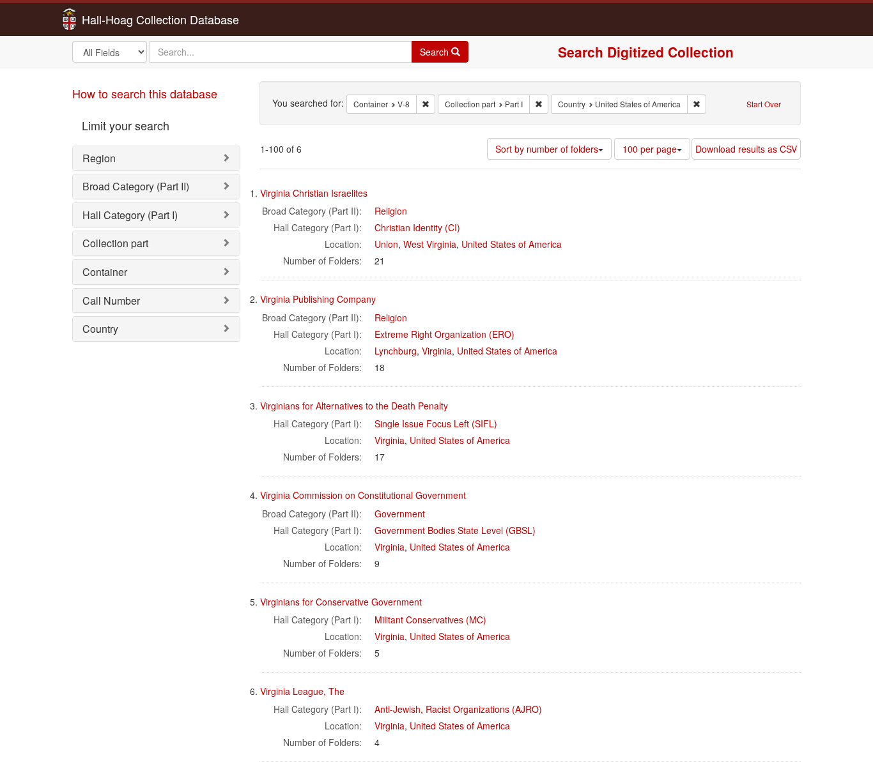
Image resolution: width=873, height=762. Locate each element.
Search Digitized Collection (646, 51)
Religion (391, 210)
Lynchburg (396, 350)
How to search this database (144, 93)
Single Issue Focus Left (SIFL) (436, 423)
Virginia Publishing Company (318, 299)
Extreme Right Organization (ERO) (444, 334)
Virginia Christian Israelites (313, 193)
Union (386, 244)
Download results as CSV (746, 148)
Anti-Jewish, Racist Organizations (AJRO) (458, 709)
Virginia (437, 350)
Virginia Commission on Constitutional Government (363, 495)
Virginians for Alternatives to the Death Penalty (354, 405)
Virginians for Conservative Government (341, 601)
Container (104, 271)
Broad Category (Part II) (135, 186)
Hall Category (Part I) (130, 215)
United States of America (511, 244)
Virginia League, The (302, 691)
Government (400, 513)
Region (99, 158)
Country (100, 328)
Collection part (115, 243)
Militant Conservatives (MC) (430, 619)
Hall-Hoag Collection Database (120, 19)
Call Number (111, 300)
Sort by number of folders (546, 148)
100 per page (649, 148)
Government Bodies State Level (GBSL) (455, 530)
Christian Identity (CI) (417, 227)
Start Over (763, 103)
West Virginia (429, 244)
